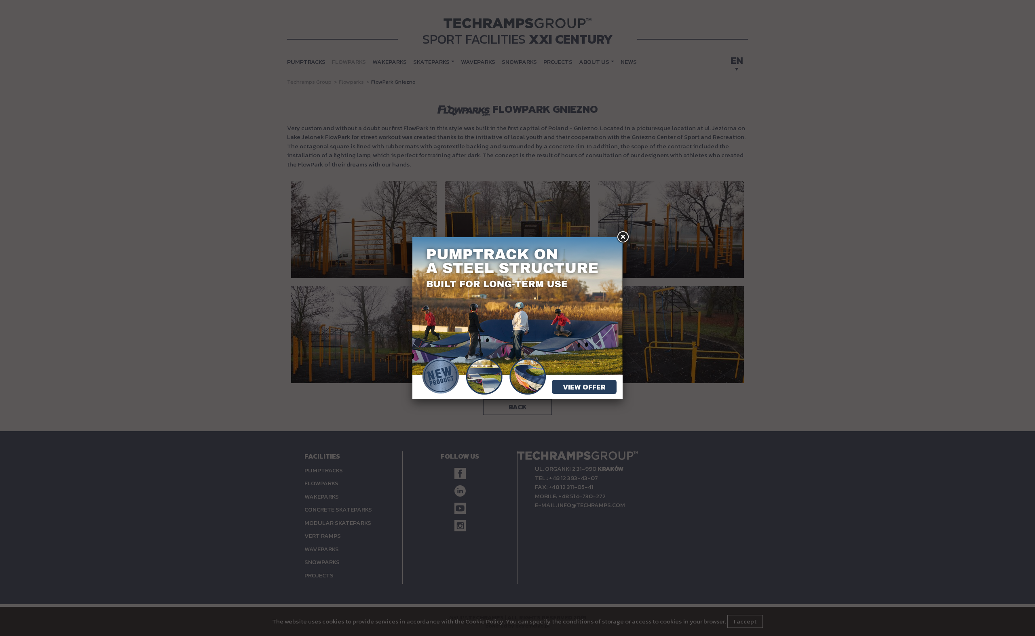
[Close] (622, 237)
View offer (584, 386)
